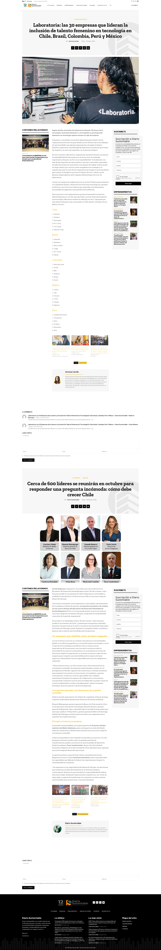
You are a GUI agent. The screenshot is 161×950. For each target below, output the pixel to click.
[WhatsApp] (84, 48)
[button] (110, 5)
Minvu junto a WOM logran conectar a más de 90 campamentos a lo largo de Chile (50, 402)
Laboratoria (82, 363)
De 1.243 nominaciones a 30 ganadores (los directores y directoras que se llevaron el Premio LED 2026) (103, 939)
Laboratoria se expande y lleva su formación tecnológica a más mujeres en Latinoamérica (80, 349)
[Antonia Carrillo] (58, 380)
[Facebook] (132, 1)
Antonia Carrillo (74, 41)
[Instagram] (134, 1)
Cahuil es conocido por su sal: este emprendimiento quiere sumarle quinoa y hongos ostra (120, 202)
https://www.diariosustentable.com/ (74, 374)
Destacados (58, 925)
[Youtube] (138, 1)
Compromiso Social (80, 19)
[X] (136, 1)
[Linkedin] (88, 48)
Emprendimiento (118, 197)
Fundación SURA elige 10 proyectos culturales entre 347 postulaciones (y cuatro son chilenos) (69, 922)
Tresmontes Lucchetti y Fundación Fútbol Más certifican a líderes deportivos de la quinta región (110, 402)
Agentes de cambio (94, 926)
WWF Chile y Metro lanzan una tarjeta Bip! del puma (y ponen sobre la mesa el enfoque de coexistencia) (102, 922)
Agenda (116, 221)
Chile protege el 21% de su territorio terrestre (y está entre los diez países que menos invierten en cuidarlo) (103, 930)
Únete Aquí (128, 183)
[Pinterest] (80, 48)
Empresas (25, 153)
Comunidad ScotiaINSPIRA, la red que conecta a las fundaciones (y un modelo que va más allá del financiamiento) (35, 158)
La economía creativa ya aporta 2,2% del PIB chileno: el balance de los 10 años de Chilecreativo (121, 214)
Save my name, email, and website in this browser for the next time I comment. (47, 456)
